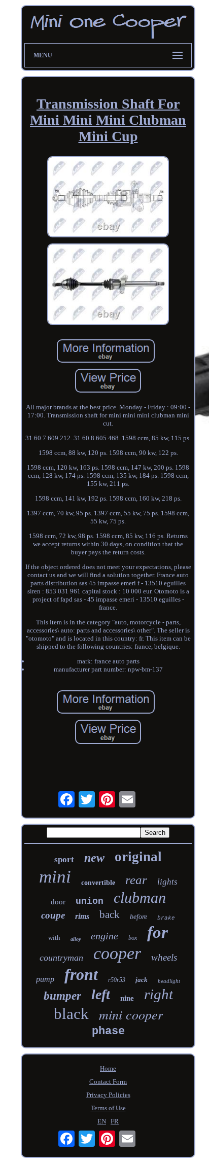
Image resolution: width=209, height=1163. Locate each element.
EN (101, 1121)
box (132, 937)
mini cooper (131, 1014)
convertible (98, 883)
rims (82, 916)
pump (45, 979)
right (158, 994)
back (109, 914)
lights (167, 882)
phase (108, 1031)
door (58, 902)
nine (127, 998)
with (54, 937)
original (138, 856)
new (94, 857)
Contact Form (108, 1081)
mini (55, 877)
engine (104, 935)
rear (136, 880)
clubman (140, 897)
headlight (169, 981)
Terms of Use (108, 1108)
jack (141, 979)
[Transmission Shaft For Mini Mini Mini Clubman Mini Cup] (108, 198)
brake (166, 918)
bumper (62, 996)
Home (108, 1068)
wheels (164, 957)
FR (115, 1121)
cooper (117, 953)
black (71, 1014)
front (81, 974)
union (89, 901)
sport (64, 859)
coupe (53, 915)
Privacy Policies (108, 1095)
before (138, 917)
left (100, 994)
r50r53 (116, 979)
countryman (61, 958)
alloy (76, 939)
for (157, 932)
